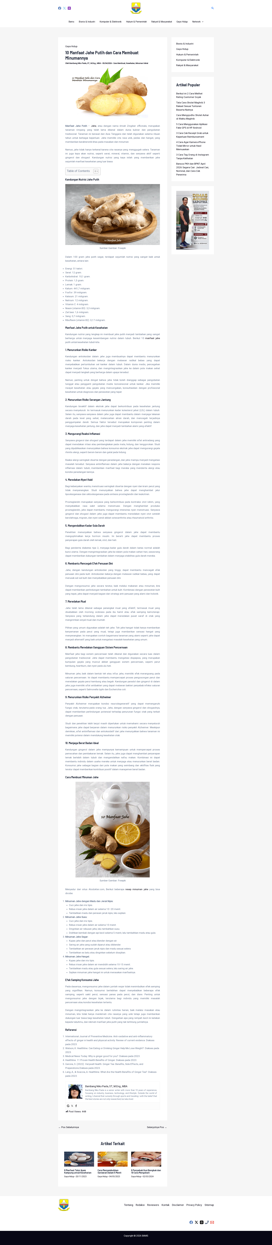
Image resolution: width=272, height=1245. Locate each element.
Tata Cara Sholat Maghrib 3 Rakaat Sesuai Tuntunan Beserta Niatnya (190, 106)
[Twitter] (64, 8)
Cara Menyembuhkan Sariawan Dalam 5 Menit (109, 1171)
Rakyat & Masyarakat (161, 21)
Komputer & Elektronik (111, 21)
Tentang (128, 1204)
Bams (71, 21)
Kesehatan (130, 63)
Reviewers (153, 1204)
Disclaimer (178, 1204)
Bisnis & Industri (87, 21)
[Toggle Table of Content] (94, 171)
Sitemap (209, 1204)
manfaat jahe (152, 338)
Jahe (93, 125)
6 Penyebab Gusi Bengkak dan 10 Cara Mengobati (146, 1171)
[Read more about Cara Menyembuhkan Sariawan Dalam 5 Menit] (113, 1158)
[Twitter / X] (196, 1222)
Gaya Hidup (182, 21)
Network (196, 21)
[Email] (212, 1222)
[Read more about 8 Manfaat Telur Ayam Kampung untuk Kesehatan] (79, 1158)
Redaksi (140, 1204)
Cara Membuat (119, 63)
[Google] (68, 1106)
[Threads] (69, 8)
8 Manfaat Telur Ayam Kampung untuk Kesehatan (77, 1171)
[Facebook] (59, 8)
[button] (212, 8)
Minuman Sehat (142, 63)
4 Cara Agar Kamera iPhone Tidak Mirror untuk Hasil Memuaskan (190, 146)
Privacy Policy (194, 1204)
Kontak (165, 1204)
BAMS (145, 1235)
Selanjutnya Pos (157, 1127)
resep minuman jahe (136, 889)
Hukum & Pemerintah (136, 21)
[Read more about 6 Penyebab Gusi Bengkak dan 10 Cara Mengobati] (146, 1158)
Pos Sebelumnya (68, 1127)
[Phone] (207, 1222)
